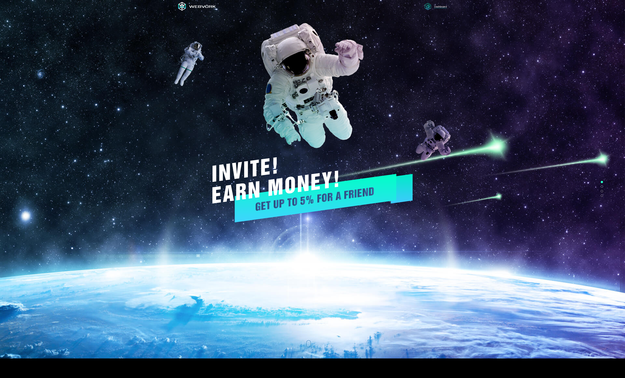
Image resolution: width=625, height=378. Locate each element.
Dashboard (440, 6)
